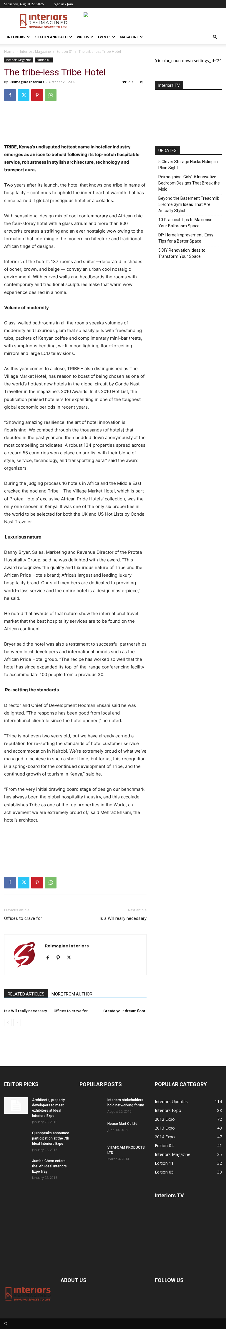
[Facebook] (10, 95)
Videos (83, 37)
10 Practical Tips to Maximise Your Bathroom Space (185, 222)
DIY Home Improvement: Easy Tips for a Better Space (185, 238)
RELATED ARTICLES (26, 994)
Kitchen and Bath (51, 37)
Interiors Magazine (35, 51)
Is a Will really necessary (123, 918)
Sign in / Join (63, 4)
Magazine (129, 37)
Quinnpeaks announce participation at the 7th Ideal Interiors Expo (50, 1138)
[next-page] (17, 1022)
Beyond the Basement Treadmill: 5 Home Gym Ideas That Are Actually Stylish (188, 204)
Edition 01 (64, 51)
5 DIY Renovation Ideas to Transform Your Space (181, 253)
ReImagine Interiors (26, 81)
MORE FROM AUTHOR (71, 994)
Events (104, 37)
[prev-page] (7, 1022)
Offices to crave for (23, 918)
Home (9, 51)
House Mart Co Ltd (122, 1124)
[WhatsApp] (50, 95)
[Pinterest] (37, 95)
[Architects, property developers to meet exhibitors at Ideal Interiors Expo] (16, 1105)
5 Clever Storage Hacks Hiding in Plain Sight (188, 164)
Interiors (16, 37)
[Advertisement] (75, 128)
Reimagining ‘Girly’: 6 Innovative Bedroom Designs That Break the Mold (189, 183)
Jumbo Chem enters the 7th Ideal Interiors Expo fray (49, 1166)
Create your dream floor (124, 1011)
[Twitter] (23, 95)
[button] (215, 37)
